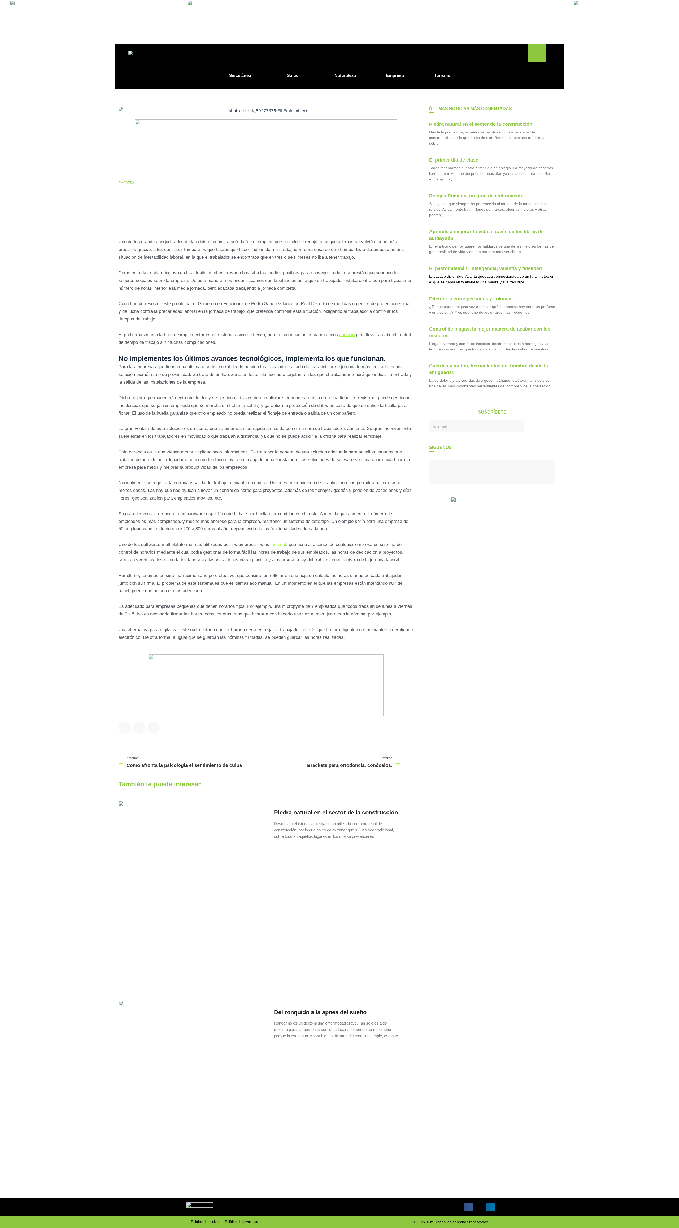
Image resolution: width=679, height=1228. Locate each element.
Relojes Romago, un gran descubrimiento (476, 195)
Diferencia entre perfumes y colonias (471, 298)
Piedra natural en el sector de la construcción (336, 812)
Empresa (395, 75)
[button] (537, 53)
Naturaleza (345, 75)
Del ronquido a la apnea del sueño (320, 1012)
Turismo (442, 75)
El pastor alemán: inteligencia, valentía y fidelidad (485, 268)
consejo (347, 334)
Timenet (278, 544)
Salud (293, 75)
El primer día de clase (453, 160)
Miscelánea (240, 75)
